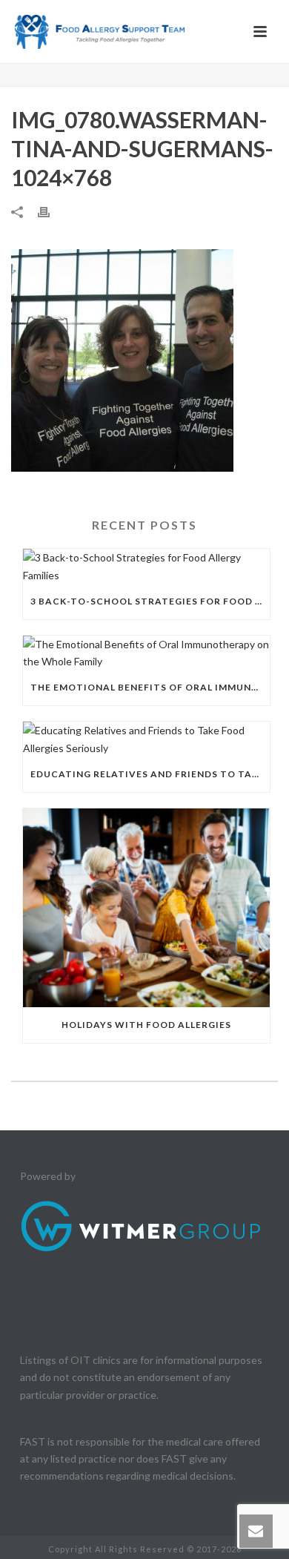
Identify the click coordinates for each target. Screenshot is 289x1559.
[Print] (51, 211)
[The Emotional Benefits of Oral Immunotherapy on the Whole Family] (146, 653)
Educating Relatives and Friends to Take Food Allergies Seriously (150, 774)
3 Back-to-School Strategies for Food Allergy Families (150, 601)
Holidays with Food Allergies (146, 1024)
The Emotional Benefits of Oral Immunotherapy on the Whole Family (150, 687)
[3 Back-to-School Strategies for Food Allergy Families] (146, 566)
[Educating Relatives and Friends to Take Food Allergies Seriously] (146, 739)
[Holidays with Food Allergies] (146, 907)
